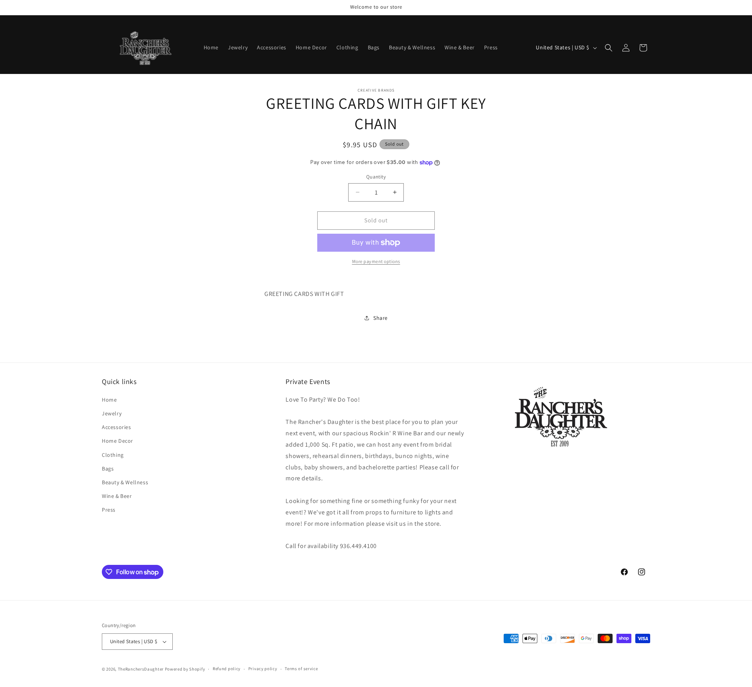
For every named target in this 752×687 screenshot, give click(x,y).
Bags (108, 468)
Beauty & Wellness (125, 481)
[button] (608, 47)
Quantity (376, 176)
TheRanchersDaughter (141, 669)
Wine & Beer (117, 495)
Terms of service (301, 668)
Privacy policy (262, 668)
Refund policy (226, 668)
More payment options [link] (376, 261)
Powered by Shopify (185, 669)
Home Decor (117, 440)
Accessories (116, 426)
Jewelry (111, 413)
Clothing (113, 454)
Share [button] (380, 317)
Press (109, 509)
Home (109, 399)
